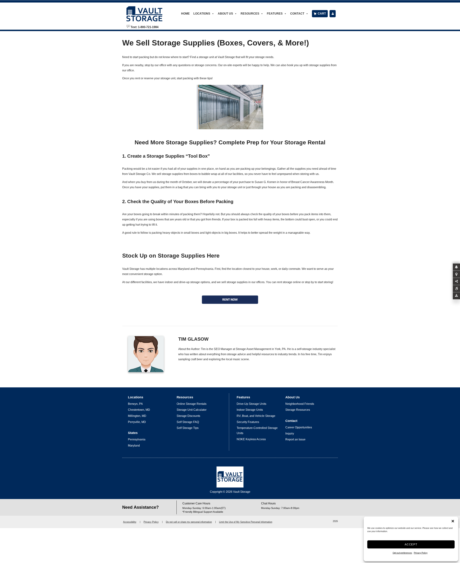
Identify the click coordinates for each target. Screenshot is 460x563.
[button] (453, 521)
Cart (322, 13)
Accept (411, 544)
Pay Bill (333, 13)
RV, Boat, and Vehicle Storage (256, 415)
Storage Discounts (188, 415)
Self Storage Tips (188, 427)
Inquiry (289, 433)
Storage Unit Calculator (191, 409)
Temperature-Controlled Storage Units (257, 430)
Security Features (248, 422)
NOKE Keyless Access (251, 439)
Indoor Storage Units (250, 409)
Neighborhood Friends (299, 403)
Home (185, 13)
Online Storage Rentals (191, 403)
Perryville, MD (137, 422)
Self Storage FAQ (188, 422)
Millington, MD (137, 415)
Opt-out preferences (402, 553)
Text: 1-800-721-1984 (144, 27)
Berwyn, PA (135, 403)
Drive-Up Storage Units (251, 403)
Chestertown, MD (139, 409)
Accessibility (129, 522)
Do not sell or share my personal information (189, 522)
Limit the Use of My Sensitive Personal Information (245, 522)
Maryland (134, 445)
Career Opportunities (298, 427)
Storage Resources (297, 409)
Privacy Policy (420, 553)
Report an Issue (295, 439)
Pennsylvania (136, 439)
